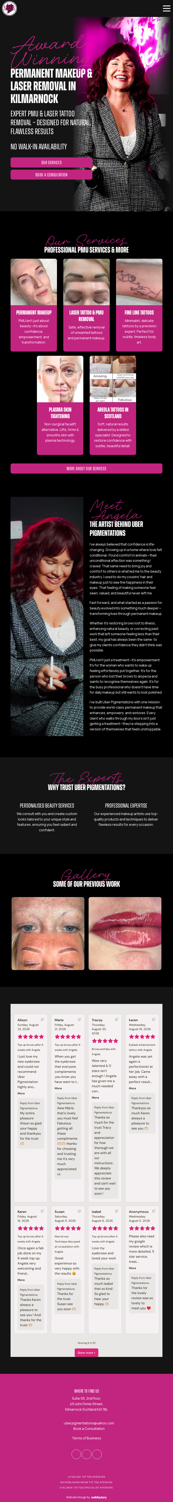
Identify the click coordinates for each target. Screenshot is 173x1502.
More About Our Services (86, 468)
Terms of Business (86, 1438)
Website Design (76, 1497)
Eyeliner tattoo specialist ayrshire (86, 1487)
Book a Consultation (51, 174)
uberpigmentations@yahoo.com (89, 1423)
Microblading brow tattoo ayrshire (86, 1482)
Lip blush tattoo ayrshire (86, 1476)
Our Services (51, 162)
